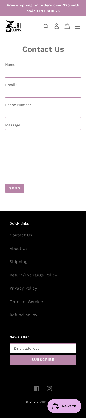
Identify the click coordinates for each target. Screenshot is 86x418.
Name (10, 65)
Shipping (18, 261)
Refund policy (23, 314)
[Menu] (77, 26)
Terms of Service (26, 301)
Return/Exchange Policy (33, 275)
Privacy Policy (23, 288)
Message (12, 125)
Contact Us (21, 235)
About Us (19, 248)
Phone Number (18, 105)
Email (11, 85)
